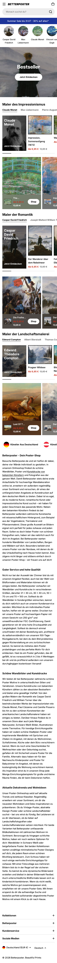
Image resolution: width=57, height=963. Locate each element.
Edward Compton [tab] (11, 339)
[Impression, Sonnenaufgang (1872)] (40, 125)
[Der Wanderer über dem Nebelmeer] (40, 241)
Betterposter (17, 957)
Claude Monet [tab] (9, 109)
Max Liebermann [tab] (30, 109)
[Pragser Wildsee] (40, 354)
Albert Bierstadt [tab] (32, 339)
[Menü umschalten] (4, 4)
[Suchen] (50, 12)
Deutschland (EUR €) (17, 947)
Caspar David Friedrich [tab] (14, 220)
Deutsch (38, 948)
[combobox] (28, 11)
